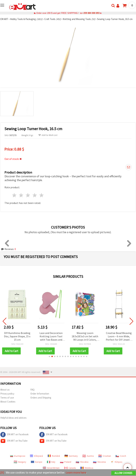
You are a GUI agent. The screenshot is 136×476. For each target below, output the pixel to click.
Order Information (39, 393)
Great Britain (53, 467)
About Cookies (7, 401)
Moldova (89, 467)
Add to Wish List (49, 135)
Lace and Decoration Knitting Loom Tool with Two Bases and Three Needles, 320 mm (51, 336)
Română (56, 455)
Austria (90, 455)
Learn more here (76, 472)
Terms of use (7, 397)
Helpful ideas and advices (13, 417)
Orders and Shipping (40, 397)
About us (5, 389)
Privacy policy (7, 393)
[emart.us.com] (22, 6)
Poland (67, 461)
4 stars (34, 195)
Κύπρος (118, 461)
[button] (49, 356)
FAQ (32, 389)
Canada (72, 467)
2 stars (21, 195)
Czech (123, 455)
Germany (73, 455)
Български (19, 455)
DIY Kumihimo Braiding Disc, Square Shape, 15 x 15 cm (17, 336)
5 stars (41, 195)
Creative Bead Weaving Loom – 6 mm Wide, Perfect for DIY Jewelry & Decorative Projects (119, 336)
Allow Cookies (123, 473)
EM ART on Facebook (18, 434)
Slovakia (84, 461)
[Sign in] (117, 5)
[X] (2, 472)
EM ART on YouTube (17, 440)
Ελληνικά (38, 455)
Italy (53, 461)
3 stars (28, 195)
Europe (38, 461)
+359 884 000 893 (91, 13)
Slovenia (101, 461)
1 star (14, 195)
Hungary (22, 461)
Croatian (107, 455)
